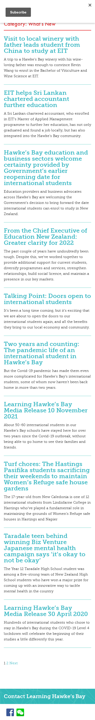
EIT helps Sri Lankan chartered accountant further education (36, 99)
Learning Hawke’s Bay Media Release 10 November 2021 (46, 410)
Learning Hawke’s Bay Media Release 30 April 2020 (46, 611)
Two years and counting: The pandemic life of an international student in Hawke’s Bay (41, 353)
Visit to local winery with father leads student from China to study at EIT (42, 44)
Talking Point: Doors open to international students (47, 299)
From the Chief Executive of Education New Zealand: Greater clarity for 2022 (45, 236)
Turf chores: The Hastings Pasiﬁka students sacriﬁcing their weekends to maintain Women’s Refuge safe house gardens (47, 476)
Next (13, 663)
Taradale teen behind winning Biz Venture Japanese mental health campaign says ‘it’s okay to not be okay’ (44, 548)
